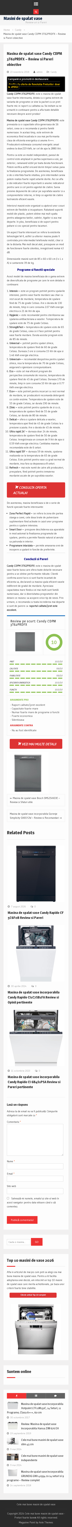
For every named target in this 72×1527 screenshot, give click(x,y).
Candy (54, 71)
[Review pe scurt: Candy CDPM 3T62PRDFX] (25, 642)
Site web (11, 1186)
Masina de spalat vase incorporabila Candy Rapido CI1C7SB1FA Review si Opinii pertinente (33, 997)
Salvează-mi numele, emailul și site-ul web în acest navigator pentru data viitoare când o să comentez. (33, 1202)
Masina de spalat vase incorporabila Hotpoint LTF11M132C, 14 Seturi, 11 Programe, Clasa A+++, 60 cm (35, 1408)
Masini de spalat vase (23, 18)
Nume (11, 1161)
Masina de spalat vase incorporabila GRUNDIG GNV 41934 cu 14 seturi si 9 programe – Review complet (35, 1476)
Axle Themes (46, 1522)
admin (40, 71)
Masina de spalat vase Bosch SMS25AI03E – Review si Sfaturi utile (35, 800)
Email (10, 1173)
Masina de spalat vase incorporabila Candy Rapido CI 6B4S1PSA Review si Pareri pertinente (34, 1082)
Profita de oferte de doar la (34, 85)
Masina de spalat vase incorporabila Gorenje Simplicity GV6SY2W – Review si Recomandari (34, 815)
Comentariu (14, 1121)
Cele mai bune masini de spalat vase (36, 1504)
